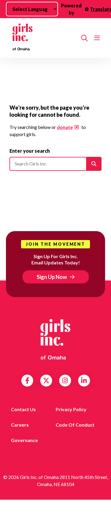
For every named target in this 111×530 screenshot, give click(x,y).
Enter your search (29, 151)
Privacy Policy (71, 409)
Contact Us (23, 409)
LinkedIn (84, 380)
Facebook (27, 380)
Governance (24, 440)
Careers (20, 425)
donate (65, 127)
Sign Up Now (52, 277)
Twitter (46, 380)
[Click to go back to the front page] (42, 38)
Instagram (65, 380)
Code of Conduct (75, 425)
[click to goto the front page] (56, 339)
